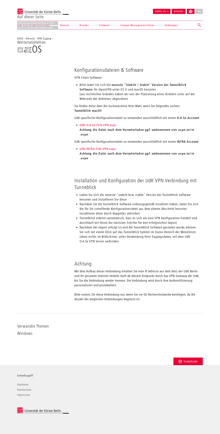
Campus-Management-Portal (137, 25)
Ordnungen (171, 25)
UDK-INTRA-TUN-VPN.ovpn (98, 149)
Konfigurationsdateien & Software (38, 23)
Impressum (23, 394)
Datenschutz (24, 389)
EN (199, 11)
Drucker (84, 25)
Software (104, 25)
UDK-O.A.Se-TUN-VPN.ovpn (98, 125)
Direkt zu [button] (160, 11)
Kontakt (179, 11)
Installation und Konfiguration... (38, 27)
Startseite (22, 384)
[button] (199, 25)
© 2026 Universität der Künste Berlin (35, 409)
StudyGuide (191, 361)
